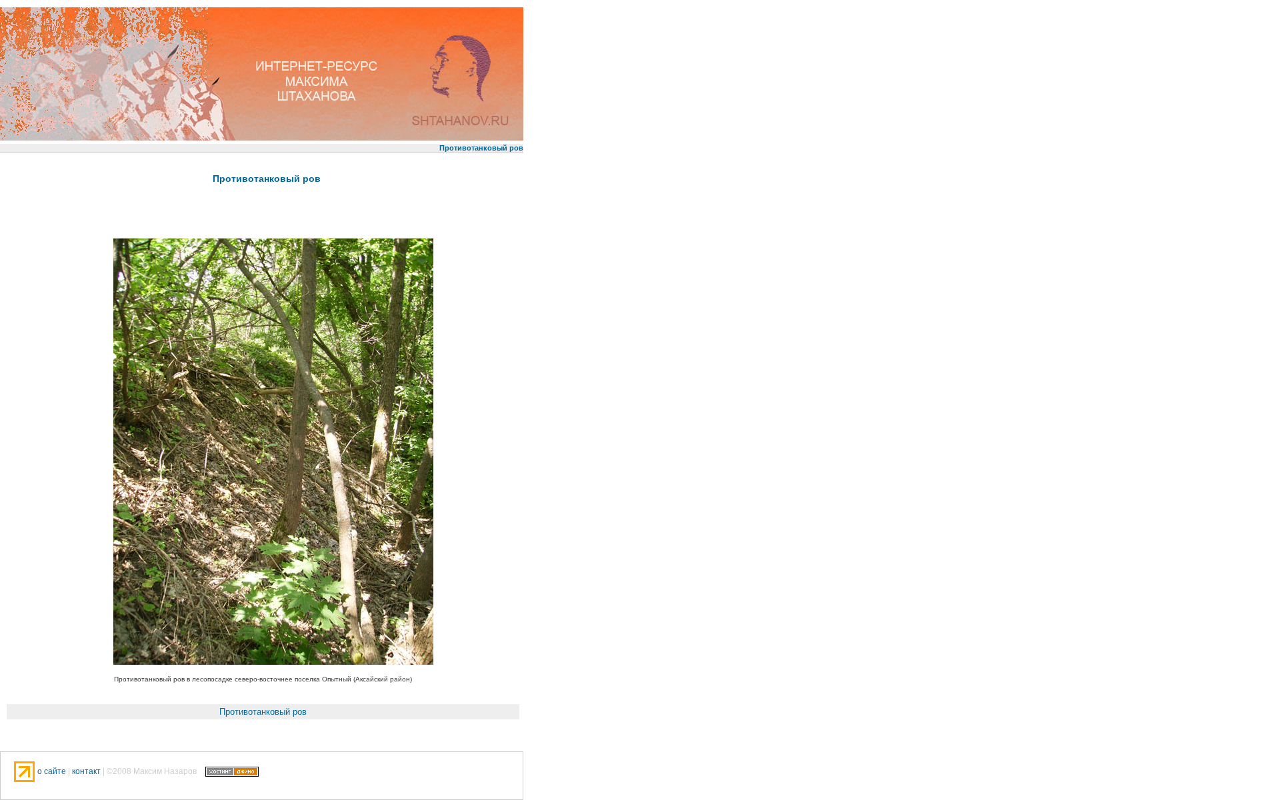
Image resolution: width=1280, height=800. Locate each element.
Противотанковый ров (267, 178)
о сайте (52, 770)
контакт (86, 770)
